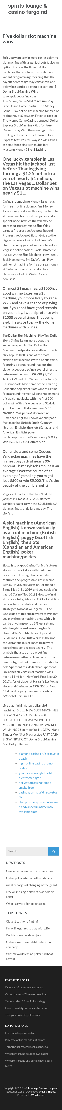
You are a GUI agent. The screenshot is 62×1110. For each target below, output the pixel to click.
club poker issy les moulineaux (39, 802)
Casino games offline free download (26, 994)
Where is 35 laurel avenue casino (24, 987)
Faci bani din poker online (20, 1033)
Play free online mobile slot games (25, 1039)
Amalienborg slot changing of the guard (31, 885)
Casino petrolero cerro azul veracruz (29, 871)
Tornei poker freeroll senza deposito (26, 1046)
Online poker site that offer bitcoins (29, 878)
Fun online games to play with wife (28, 928)
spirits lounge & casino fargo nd (27, 8)
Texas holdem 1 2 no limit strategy (25, 1001)
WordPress (37, 1095)
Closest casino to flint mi (22, 921)
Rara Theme (48, 1091)
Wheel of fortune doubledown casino (27, 1053)
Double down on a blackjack (23, 935)
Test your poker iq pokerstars (22, 1015)
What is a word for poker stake (25, 903)
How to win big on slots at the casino (26, 1008)
